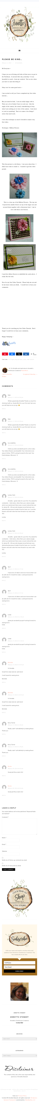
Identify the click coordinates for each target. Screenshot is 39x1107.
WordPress (17, 1090)
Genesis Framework (31, 1089)
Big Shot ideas (18, 359)
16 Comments (18, 63)
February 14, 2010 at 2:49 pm (15, 725)
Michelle (10, 662)
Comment (5, 817)
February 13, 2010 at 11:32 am (16, 617)
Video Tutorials (30, 359)
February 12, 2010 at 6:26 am (15, 445)
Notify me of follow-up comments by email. (14, 860)
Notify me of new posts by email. (11, 865)
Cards (24, 359)
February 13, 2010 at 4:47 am (15, 569)
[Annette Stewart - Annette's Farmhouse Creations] (19, 42)
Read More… (25, 370)
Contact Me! (19, 1022)
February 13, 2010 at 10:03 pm (16, 664)
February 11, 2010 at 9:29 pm (15, 397)
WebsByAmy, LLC (30, 1100)
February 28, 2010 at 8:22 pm (15, 768)
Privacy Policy (22, 1095)
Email (4, 844)
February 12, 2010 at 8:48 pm (15, 497)
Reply (4, 408)
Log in (23, 1090)
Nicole (10, 766)
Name (4, 837)
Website (4, 851)
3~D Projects (11, 359)
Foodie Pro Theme (17, 1089)
